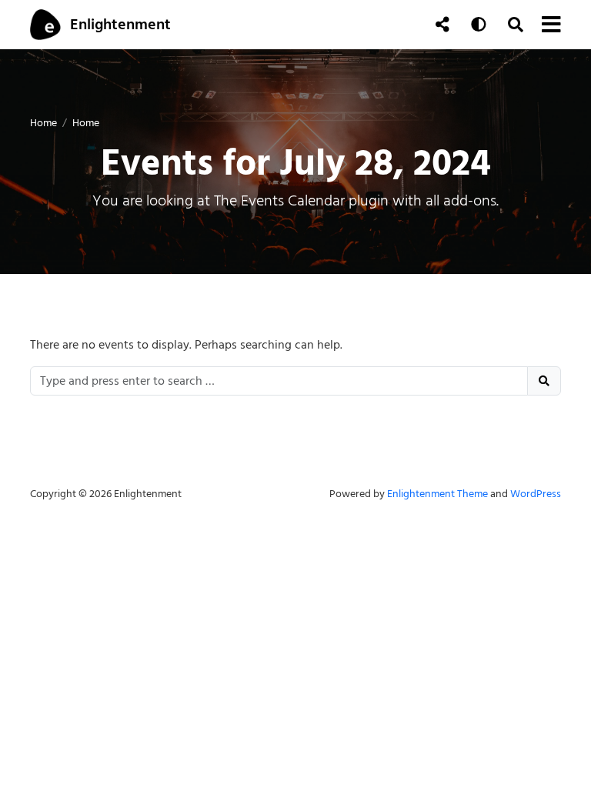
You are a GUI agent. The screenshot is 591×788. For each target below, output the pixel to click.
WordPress (535, 493)
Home (43, 122)
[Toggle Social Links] (442, 24)
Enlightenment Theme (437, 493)
